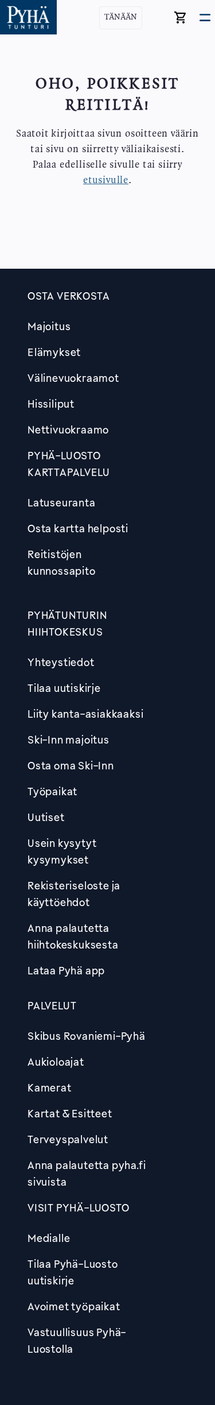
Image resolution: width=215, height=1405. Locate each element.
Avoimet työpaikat (74, 1306)
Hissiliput (51, 403)
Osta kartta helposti (78, 528)
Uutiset (46, 817)
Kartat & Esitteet (70, 1113)
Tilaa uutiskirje (64, 688)
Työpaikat (52, 791)
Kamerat (50, 1087)
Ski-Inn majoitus (69, 739)
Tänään (120, 17)
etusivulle (105, 180)
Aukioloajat (56, 1061)
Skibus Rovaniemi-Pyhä (87, 1035)
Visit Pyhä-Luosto (79, 1207)
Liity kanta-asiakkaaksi (85, 713)
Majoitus (49, 326)
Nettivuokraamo (68, 429)
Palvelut (52, 1005)
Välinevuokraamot (73, 377)
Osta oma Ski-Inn (71, 765)
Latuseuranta (62, 502)
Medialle (49, 1238)
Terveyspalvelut (68, 1139)
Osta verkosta (69, 295)
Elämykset (54, 352)
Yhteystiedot (61, 662)
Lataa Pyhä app (66, 970)
